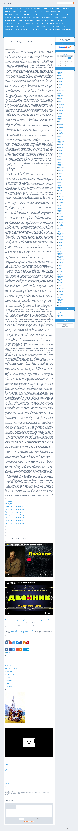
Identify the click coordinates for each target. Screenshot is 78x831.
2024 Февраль (61, 259)
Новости (7, 776)
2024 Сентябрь (61, 270)
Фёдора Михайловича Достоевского (21, 631)
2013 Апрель (60, 95)
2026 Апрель (60, 299)
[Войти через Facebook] (64, 47)
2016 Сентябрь (61, 122)
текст (7, 792)
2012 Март (60, 81)
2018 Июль (60, 156)
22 (60, 63)
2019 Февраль (61, 167)
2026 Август (60, 305)
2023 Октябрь (60, 253)
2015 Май (60, 98)
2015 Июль (60, 101)
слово (30, 792)
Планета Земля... (8, 773)
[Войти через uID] (60, 47)
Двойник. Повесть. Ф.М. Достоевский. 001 (14, 504)
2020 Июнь (60, 191)
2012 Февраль (61, 79)
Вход (68, 40)
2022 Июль (60, 230)
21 (58, 63)
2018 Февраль (61, 148)
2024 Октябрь (60, 271)
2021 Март (60, 205)
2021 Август (60, 213)
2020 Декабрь (60, 201)
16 (62, 61)
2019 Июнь (60, 173)
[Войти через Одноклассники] (70, 47)
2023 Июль (60, 248)
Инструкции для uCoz (62, 316)
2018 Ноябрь (60, 162)
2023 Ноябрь (60, 254)
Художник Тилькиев (9, 767)
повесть (12, 631)
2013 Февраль (61, 93)
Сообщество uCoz (61, 313)
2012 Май (60, 84)
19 (69, 61)
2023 (9, 39)
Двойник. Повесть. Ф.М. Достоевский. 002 (14, 506)
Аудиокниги (7, 780)
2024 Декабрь (60, 274)
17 (65, 61)
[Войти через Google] (68, 47)
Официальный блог (62, 312)
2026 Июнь (60, 302)
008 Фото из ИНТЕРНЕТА (10, 674)
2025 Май (60, 282)
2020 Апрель (60, 188)
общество (8, 793)
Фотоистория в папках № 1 (10, 663)
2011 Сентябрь (61, 76)
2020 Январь (60, 184)
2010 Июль (60, 75)
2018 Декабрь (60, 164)
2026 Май (60, 300)
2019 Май (60, 171)
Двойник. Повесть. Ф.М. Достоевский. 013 (14, 523)
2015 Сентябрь (61, 104)
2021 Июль (60, 211)
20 (71, 61)
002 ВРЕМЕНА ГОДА (9, 665)
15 (60, 61)
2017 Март (60, 132)
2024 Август (60, 268)
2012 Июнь (60, 86)
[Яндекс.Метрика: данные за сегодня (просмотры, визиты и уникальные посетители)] (70, 828)
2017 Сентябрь (61, 141)
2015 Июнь (60, 99)
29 (60, 65)
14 (58, 61)
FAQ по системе (61, 315)
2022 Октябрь (60, 234)
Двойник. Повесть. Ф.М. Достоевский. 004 (14, 509)
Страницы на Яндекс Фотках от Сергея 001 (13, 687)
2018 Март (60, 150)
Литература (12, 793)
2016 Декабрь (60, 127)
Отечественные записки (27, 632)
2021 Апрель (60, 207)
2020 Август (60, 194)
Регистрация (64, 40)
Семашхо (7, 783)
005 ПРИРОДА (8, 669)
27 (71, 63)
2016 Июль (60, 119)
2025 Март (60, 279)
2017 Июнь (60, 136)
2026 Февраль (61, 296)
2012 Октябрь (60, 92)
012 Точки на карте (8, 680)
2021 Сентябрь (61, 214)
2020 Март (60, 187)
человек (51, 792)
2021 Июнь (60, 210)
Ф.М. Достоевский (14, 792)
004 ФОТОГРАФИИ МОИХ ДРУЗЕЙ (12, 668)
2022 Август (60, 231)
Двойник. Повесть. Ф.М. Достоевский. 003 (14, 507)
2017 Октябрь (60, 142)
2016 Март (60, 113)
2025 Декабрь (60, 293)
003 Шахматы (8, 666)
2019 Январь (60, 165)
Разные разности (8, 775)
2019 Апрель (60, 170)
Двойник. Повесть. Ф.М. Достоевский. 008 (14, 515)
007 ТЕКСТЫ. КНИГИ (9, 672)
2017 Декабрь (60, 145)
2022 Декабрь (60, 237)
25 (67, 63)
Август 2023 (65, 54)
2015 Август (60, 102)
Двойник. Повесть (35, 792)
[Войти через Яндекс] (66, 47)
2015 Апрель (60, 96)
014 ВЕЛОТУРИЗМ (8, 681)
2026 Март (60, 297)
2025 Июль (60, 285)
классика (27, 792)
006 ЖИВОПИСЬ (8, 671)
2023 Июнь (60, 247)
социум (9, 792)
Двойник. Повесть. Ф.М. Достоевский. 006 (14, 512)
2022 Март (60, 224)
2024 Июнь (60, 265)
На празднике (7, 764)
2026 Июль (60, 303)
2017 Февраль (61, 130)
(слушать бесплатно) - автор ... (27, 620)
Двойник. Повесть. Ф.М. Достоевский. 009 (14, 517)
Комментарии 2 (8, 503)
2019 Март (60, 168)
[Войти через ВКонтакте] (62, 47)
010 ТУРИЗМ (7, 677)
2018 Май (60, 153)
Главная (6, 39)
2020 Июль (60, 193)
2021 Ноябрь (60, 217)
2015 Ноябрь (60, 107)
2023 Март (60, 242)
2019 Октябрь (60, 179)
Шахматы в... (7, 770)
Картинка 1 (12, 788)
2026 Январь (60, 294)
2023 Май (60, 245)
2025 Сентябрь (61, 288)
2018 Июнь (60, 155)
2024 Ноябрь (60, 273)
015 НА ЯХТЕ (7, 683)
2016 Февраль (61, 112)
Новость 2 (7, 781)
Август (12, 39)
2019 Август (60, 176)
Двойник (19, 792)
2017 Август (60, 139)
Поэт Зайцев (7, 766)
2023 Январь (60, 239)
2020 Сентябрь (61, 196)
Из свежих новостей (9, 778)
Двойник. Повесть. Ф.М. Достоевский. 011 (14, 520)
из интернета (23, 792)
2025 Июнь (60, 283)
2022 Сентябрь (61, 233)
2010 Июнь (60, 73)
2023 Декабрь (60, 256)
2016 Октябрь (60, 124)
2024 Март (60, 260)
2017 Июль (60, 138)
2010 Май (60, 72)
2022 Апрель (60, 225)
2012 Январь (60, 78)
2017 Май (60, 135)
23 (62, 63)
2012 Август (60, 89)
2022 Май (60, 227)
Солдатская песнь (8, 769)
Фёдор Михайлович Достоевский (43, 792)
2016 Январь (60, 110)
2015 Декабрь (60, 109)
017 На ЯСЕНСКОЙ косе (10, 684)
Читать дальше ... (14, 497)
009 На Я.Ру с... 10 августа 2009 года (12, 675)
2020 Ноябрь (60, 199)
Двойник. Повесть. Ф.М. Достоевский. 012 (14, 522)
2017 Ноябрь (60, 144)
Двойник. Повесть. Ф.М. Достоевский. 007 (14, 514)
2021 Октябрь (60, 216)
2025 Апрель (60, 280)
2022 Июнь (60, 228)
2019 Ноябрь (60, 181)
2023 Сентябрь (61, 251)
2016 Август (60, 121)
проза (23, 793)
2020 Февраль (61, 185)
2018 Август (60, 158)
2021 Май (60, 208)
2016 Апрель (60, 115)
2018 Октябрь (60, 161)
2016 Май (60, 116)
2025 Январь (60, 276)
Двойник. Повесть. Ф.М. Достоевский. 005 (14, 511)
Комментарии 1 (9, 501)
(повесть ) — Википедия (19, 630)
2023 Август (60, 250)
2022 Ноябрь (60, 236)
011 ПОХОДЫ (7, 678)
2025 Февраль (61, 277)
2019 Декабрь (60, 182)
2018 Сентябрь (61, 159)
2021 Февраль (61, 204)
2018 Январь (60, 147)
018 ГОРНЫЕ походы (9, 686)
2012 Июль (60, 87)
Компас (8, 3)
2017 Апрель (60, 133)
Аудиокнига (19, 793)
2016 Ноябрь (60, 125)
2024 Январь (60, 257)
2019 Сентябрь (61, 178)
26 (69, 63)
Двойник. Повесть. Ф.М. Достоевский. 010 (14, 518)
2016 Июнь (60, 118)
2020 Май (60, 190)
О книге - (6, 763)
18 (67, 61)
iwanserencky (11, 791)
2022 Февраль (61, 222)
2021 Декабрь (60, 219)
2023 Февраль (61, 240)
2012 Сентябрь (61, 90)
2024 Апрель (60, 262)
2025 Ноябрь (60, 291)
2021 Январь (60, 202)
